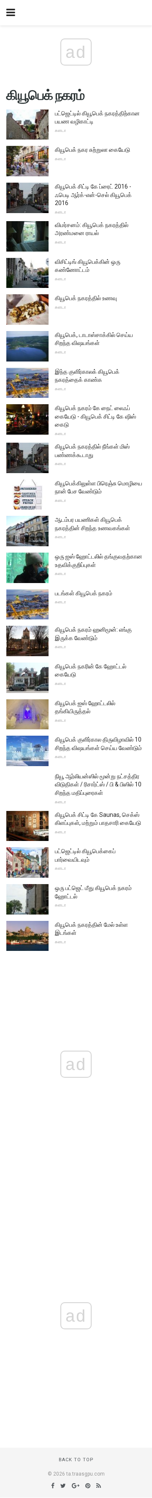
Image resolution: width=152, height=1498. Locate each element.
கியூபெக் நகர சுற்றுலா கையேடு (92, 149)
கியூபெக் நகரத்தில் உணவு (86, 298)
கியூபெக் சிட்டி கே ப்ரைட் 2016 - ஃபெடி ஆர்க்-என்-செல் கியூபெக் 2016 (93, 194)
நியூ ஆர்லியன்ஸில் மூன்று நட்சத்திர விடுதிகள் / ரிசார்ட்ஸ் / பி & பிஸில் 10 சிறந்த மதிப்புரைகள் (98, 784)
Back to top (76, 1459)
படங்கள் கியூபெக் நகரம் (83, 593)
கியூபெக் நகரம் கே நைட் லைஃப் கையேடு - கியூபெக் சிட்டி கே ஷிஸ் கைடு (95, 416)
